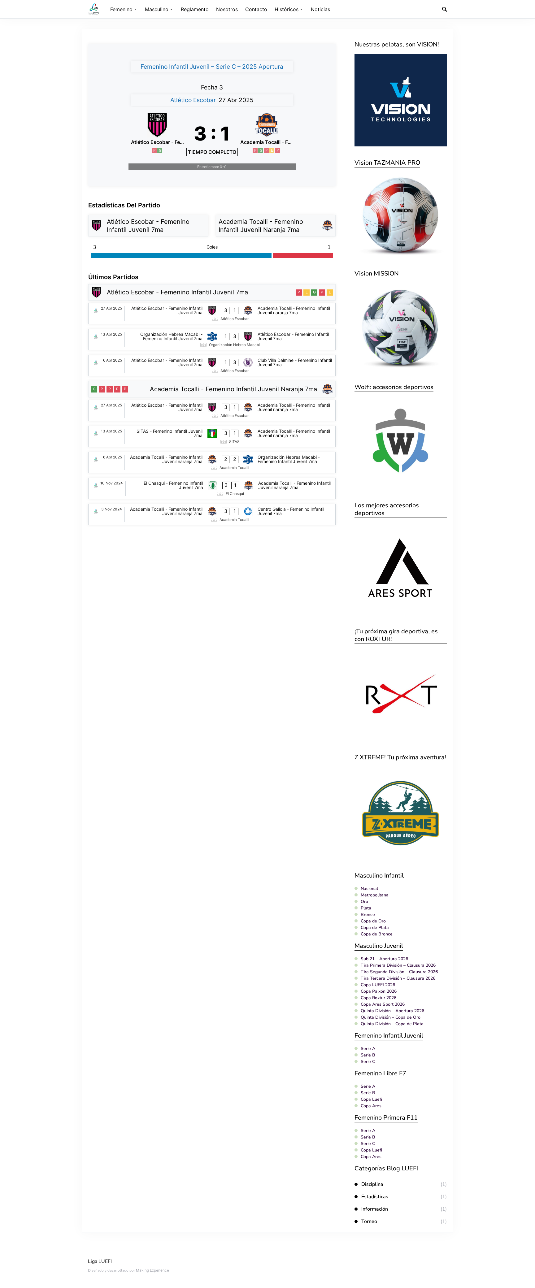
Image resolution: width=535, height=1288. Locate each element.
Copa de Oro (373, 921)
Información (374, 1209)
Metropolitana (375, 895)
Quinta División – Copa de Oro (390, 1017)
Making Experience (152, 1270)
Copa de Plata (375, 927)
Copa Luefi (371, 1099)
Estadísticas (374, 1196)
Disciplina (372, 1184)
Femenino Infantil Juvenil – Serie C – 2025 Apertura (212, 66)
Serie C (368, 1062)
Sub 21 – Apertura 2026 (384, 959)
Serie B (368, 1055)
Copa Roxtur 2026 (378, 998)
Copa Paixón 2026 (379, 991)
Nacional (369, 888)
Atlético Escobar (193, 100)
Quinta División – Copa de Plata (392, 1024)
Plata (366, 908)
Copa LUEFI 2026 (378, 985)
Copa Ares (371, 1106)
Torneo (369, 1221)
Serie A (368, 1049)
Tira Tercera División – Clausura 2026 (398, 978)
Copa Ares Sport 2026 (383, 1004)
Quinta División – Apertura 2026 (392, 1011)
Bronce (368, 914)
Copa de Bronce (377, 934)
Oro (364, 901)
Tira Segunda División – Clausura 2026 (399, 972)
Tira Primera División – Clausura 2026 (398, 965)
